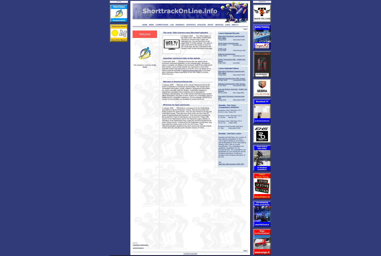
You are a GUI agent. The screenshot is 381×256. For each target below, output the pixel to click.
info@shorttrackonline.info (192, 70)
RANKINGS (180, 25)
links (199, 63)
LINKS (227, 25)
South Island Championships (228, 43)
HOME (144, 25)
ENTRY (210, 25)
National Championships (226, 54)
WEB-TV (235, 25)
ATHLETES (201, 25)
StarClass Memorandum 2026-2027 (231, 164)
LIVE (172, 25)
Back (245, 29)
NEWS (151, 25)
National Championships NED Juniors (231, 78)
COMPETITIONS (162, 25)
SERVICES (219, 25)
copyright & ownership (190, 253)
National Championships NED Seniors (231, 84)
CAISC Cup (222, 49)
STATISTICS (191, 25)
